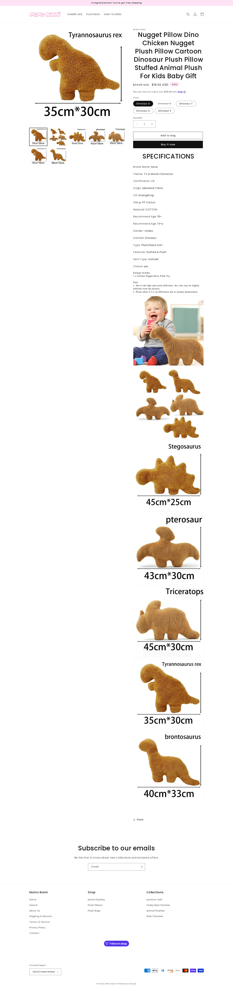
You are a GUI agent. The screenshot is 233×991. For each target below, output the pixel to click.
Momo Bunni (111, 983)
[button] (188, 14)
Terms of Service (39, 922)
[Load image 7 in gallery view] (58, 156)
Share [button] (140, 819)
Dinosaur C (186, 103)
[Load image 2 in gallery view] (58, 137)
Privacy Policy (37, 927)
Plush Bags (94, 910)
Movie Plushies (96, 899)
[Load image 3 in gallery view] (77, 137)
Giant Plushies (154, 916)
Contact (34, 933)
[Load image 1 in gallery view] (38, 137)
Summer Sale (154, 899)
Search (33, 905)
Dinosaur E (164, 110)
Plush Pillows (95, 905)
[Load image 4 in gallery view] (97, 137)
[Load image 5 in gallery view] (116, 137)
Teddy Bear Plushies (158, 905)
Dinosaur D (143, 110)
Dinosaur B (166, 104)
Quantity (137, 117)
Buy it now (168, 144)
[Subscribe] (141, 867)
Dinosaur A (143, 103)
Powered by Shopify (126, 983)
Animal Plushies (155, 910)
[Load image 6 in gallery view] (38, 156)
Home (32, 899)
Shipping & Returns (40, 916)
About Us (34, 910)
